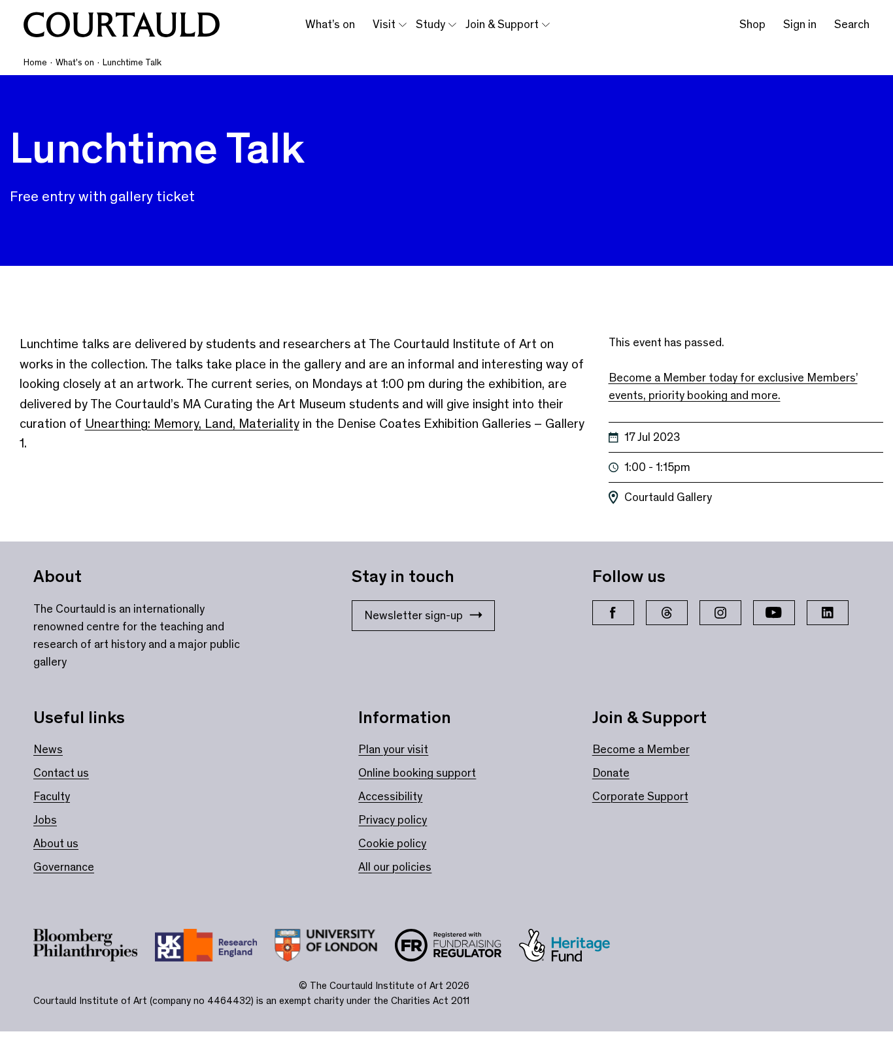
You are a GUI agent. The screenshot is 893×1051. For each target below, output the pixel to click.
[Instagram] (720, 612)
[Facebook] (613, 612)
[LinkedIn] (828, 612)
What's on (75, 62)
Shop (752, 24)
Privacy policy (392, 820)
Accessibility (390, 796)
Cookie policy (392, 843)
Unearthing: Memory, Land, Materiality (192, 423)
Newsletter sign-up (413, 615)
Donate (611, 773)
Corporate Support (640, 796)
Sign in (800, 24)
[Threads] (667, 612)
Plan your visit (393, 749)
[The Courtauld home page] (122, 25)
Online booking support (417, 773)
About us (55, 843)
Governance (63, 867)
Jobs (45, 820)
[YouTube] (774, 612)
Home (35, 62)
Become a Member (641, 749)
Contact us (61, 773)
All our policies (394, 867)
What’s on (330, 24)
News (48, 749)
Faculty (51, 796)
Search (851, 24)
